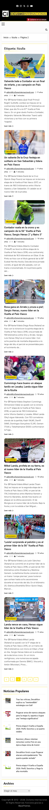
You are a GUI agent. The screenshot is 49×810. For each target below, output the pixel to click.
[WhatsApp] (28, 6)
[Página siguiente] (36, 679)
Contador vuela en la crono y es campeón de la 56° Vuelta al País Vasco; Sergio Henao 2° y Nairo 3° (23, 231)
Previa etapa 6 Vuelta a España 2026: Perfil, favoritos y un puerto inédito (30, 729)
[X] (24, 6)
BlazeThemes (24, 806)
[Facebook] (17, 6)
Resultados (11, 75)
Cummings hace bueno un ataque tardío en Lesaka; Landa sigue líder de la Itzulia (23, 387)
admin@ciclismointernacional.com (20, 92)
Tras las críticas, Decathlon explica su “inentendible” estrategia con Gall (28, 702)
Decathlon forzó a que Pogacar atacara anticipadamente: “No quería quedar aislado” (29, 755)
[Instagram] (20, 6)
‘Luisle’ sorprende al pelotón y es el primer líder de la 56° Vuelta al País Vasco (24, 546)
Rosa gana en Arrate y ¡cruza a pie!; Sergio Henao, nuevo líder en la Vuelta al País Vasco (24, 310)
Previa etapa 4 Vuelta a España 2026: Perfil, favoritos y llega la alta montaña (29, 768)
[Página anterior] (6, 679)
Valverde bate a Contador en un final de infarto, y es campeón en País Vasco (24, 85)
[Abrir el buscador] (46, 30)
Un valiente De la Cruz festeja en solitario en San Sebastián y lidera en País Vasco (23, 161)
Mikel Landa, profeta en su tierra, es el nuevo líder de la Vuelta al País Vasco (24, 469)
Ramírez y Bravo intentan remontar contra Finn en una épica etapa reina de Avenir (28, 742)
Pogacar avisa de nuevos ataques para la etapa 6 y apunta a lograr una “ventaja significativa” (30, 715)
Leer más (7, 126)
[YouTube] (31, 6)
